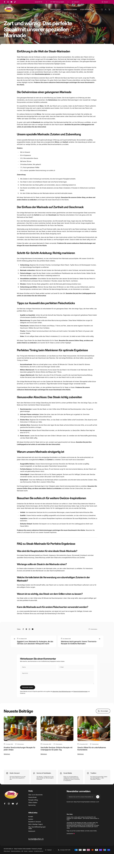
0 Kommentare (22, 17)
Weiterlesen (7, 754)
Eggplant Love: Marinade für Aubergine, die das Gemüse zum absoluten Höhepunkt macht (35, 642)
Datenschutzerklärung (15, 851)
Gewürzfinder (32, 797)
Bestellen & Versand (34, 821)
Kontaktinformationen (38, 851)
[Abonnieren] (97, 796)
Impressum (31, 831)
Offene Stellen (32, 802)
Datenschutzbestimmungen (80, 691)
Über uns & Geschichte (35, 795)
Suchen (30, 819)
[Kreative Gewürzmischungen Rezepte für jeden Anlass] (20, 728)
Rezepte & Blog (33, 800)
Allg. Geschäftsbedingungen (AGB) (37, 827)
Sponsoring (31, 805)
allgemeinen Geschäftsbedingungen (61, 691)
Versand (26, 851)
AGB (22, 851)
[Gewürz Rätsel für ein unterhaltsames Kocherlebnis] (93, 728)
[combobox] (106, 2)
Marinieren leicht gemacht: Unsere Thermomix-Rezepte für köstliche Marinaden (79, 642)
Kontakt (30, 816)
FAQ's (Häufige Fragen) (35, 824)
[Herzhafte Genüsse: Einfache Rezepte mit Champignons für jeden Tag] (57, 728)
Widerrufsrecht (7, 851)
